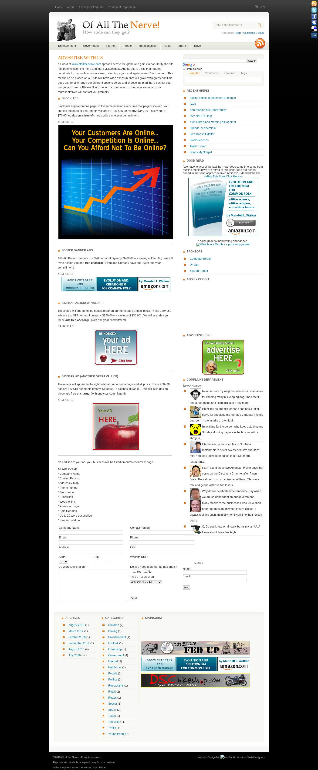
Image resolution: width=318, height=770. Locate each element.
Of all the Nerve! (108, 30)
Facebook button (314, 16)
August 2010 (76, 649)
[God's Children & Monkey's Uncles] (195, 670)
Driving (112, 631)
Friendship (115, 649)
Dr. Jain (194, 264)
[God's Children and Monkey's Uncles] (223, 235)
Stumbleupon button (314, 41)
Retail (167, 45)
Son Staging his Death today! (208, 110)
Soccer (112, 703)
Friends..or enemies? (203, 128)
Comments (249, 32)
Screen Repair (199, 270)
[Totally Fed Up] (195, 654)
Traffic (112, 728)
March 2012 (76, 631)
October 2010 (77, 637)
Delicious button (314, 29)
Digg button (314, 35)
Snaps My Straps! (201, 152)
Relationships (147, 45)
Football (113, 643)
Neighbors (115, 667)
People (127, 45)
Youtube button (314, 48)
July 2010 (74, 655)
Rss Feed (314, 4)
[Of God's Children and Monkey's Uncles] (116, 291)
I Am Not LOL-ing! (201, 116)
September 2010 (79, 643)
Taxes (112, 715)
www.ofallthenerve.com (86, 64)
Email (261, 32)
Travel (198, 45)
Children (113, 625)
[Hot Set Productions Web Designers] (242, 757)
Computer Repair (201, 258)
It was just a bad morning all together (213, 122)
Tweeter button (314, 10)
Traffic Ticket (198, 146)
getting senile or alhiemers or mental (213, 98)
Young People (117, 734)
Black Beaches (199, 140)
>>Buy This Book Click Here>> (223, 176)
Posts (238, 32)
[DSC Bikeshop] (195, 686)
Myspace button (314, 23)
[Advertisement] (223, 307)
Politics (112, 679)
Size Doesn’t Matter (202, 134)
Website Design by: (209, 757)
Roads (112, 697)
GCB (193, 104)
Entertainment (67, 45)
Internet (110, 45)
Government (91, 45)
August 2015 (76, 625)
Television (114, 722)
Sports (182, 45)
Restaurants (116, 685)
